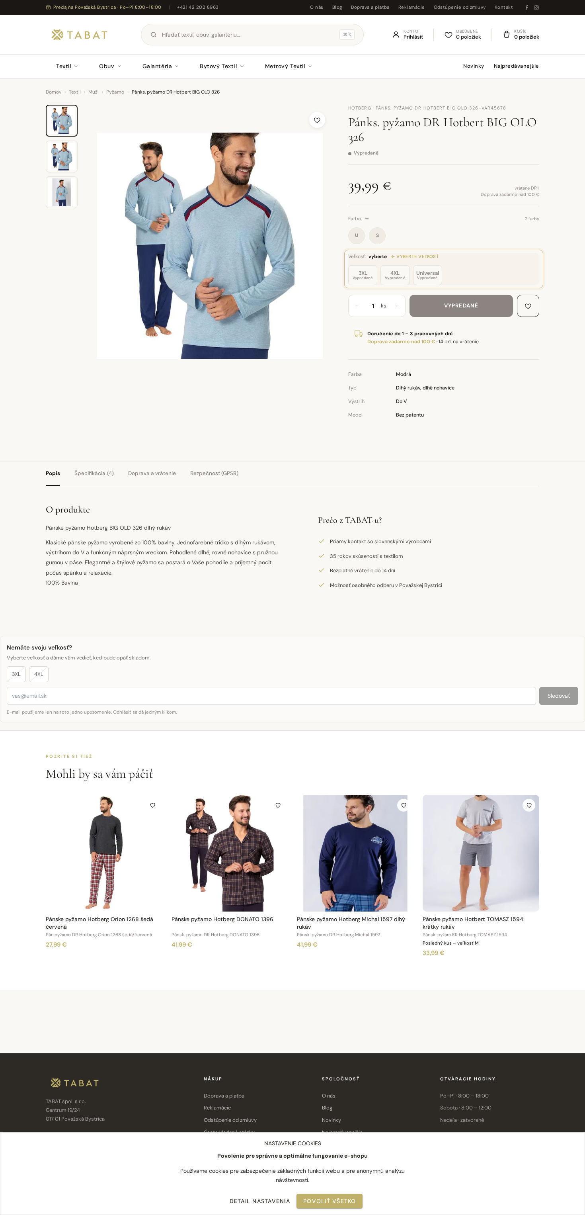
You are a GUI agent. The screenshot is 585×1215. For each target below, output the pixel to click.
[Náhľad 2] (62, 156)
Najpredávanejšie (516, 66)
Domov (53, 92)
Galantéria (157, 66)
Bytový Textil (218, 66)
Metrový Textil (285, 66)
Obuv (106, 66)
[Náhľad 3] (62, 192)
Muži (93, 92)
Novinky (473, 66)
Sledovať (559, 695)
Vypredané (461, 305)
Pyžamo (115, 92)
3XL (16, 674)
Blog (337, 7)
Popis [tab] (53, 473)
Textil (63, 66)
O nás (316, 7)
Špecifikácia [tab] (94, 473)
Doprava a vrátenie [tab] (152, 473)
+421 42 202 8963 (197, 7)
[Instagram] (536, 7)
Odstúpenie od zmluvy (460, 7)
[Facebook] (527, 7)
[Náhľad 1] (62, 121)
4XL (38, 674)
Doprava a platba (370, 7)
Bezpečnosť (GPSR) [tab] (214, 473)
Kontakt (504, 7)
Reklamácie (411, 7)
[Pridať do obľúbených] (317, 120)
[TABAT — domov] (79, 34)
